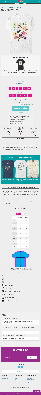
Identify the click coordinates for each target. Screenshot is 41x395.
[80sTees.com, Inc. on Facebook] (19, 367)
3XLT (24, 95)
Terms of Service (18, 382)
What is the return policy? (10, 332)
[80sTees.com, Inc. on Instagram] (22, 367)
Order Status (29, 378)
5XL (29, 88)
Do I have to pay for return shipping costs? (14, 335)
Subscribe (32, 357)
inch (18, 214)
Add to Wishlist (20, 112)
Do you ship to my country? (10, 318)
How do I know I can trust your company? (14, 338)
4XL (25, 88)
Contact (16, 379)
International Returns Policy (9, 199)
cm (23, 214)
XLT (14, 95)
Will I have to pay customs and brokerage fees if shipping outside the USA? (18, 322)
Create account (5, 378)
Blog (16, 377)
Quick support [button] (36, 391)
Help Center (29, 377)
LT (10, 95)
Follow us (20, 364)
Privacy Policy (17, 380)
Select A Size (20, 108)
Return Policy (29, 380)
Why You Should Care (20, 74)
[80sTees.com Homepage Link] (20, 2)
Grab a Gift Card (20, 371)
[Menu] (1, 1)
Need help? (20, 272)
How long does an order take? (11, 342)
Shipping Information (30, 382)
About (16, 378)
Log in (3, 377)
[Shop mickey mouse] (20, 69)
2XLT (19, 95)
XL (20, 88)
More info (21, 196)
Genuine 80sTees (30, 379)
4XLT (30, 95)
